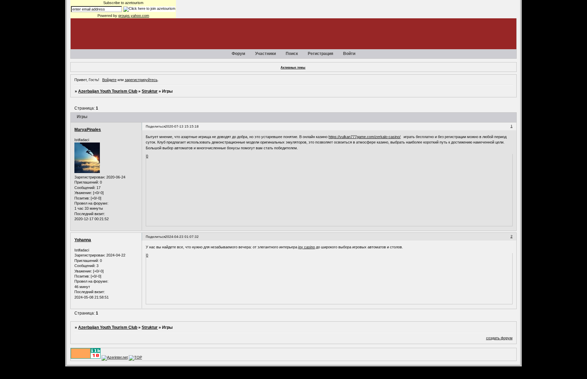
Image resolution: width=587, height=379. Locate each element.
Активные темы (293, 67)
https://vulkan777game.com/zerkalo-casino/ (364, 137)
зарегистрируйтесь (141, 80)
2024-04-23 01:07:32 (182, 237)
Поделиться (155, 126)
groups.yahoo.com (133, 16)
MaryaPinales (87, 129)
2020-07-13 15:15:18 (182, 126)
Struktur (150, 91)
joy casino (306, 247)
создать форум (499, 338)
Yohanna (82, 240)
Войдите (109, 80)
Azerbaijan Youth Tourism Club (107, 91)
